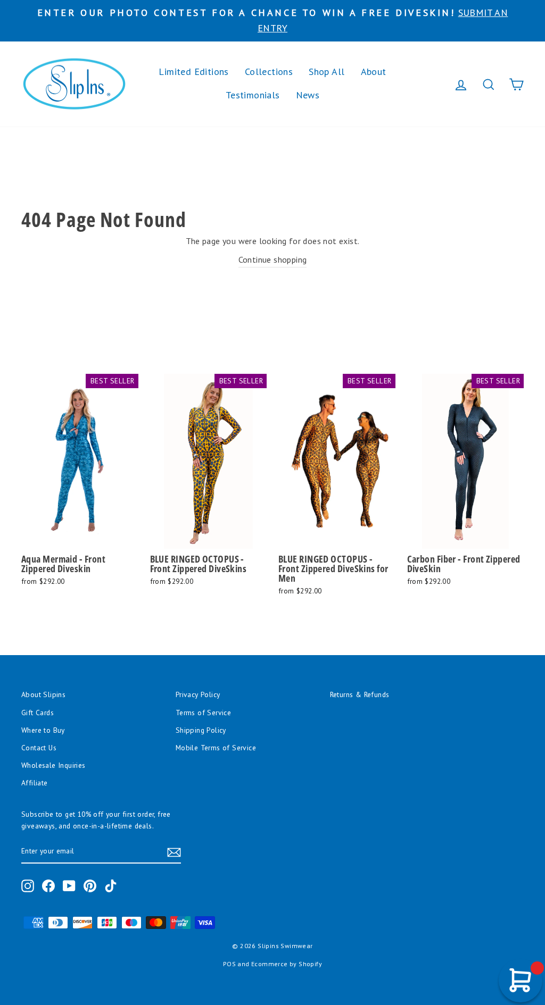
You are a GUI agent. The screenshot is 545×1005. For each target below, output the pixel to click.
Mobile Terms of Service (216, 747)
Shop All (326, 71)
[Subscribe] (174, 852)
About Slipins (43, 694)
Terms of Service (203, 712)
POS (229, 964)
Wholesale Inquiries (53, 765)
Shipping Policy (201, 730)
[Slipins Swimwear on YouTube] (69, 886)
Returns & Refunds (360, 694)
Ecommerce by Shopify (286, 964)
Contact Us (38, 747)
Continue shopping (272, 259)
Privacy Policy (198, 694)
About (373, 71)
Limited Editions (193, 71)
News (308, 95)
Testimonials (253, 95)
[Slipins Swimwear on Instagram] (27, 886)
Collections (269, 71)
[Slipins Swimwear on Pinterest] (90, 886)
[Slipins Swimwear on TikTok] (110, 886)
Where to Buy (43, 730)
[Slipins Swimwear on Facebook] (48, 886)
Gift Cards (37, 712)
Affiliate (34, 783)
